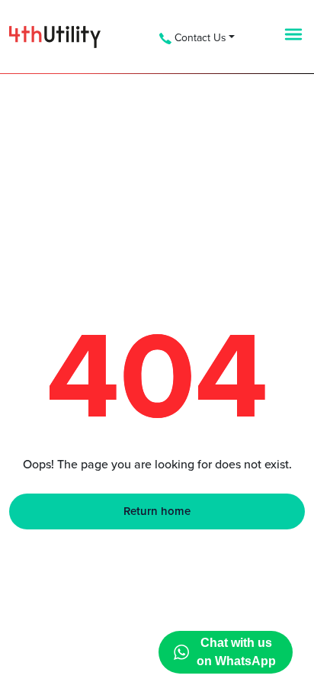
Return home (157, 511)
